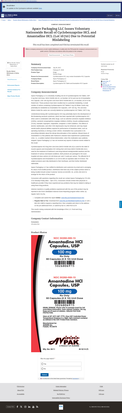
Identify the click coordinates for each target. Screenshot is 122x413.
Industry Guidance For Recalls (13, 90)
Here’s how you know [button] (31, 0)
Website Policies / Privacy (61, 390)
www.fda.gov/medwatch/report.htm (72, 198)
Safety (9, 20)
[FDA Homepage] (9, 15)
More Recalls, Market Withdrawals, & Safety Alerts (14, 64)
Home (3, 20)
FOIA (101, 386)
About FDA (20, 390)
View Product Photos (68, 55)
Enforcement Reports (13, 85)
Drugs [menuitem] (102, 71)
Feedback (120, 204)
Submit (44, 375)
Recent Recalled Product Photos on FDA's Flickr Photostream (109, 88)
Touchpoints (75, 378)
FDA (104, 83)
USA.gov (101, 394)
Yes (45, 364)
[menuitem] (108, 65)
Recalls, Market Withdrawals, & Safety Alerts (24, 20)
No (45, 369)
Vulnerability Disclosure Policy (61, 398)
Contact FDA (10, 406)
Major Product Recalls (13, 96)
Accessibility (20, 394)
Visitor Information (61, 386)
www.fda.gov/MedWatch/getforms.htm (72, 201)
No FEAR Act (61, 394)
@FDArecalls (106, 85)
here (40, 8)
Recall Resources (12, 79)
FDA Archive (20, 386)
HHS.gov (101, 390)
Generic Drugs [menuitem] (105, 73)
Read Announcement (54, 55)
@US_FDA (105, 81)
